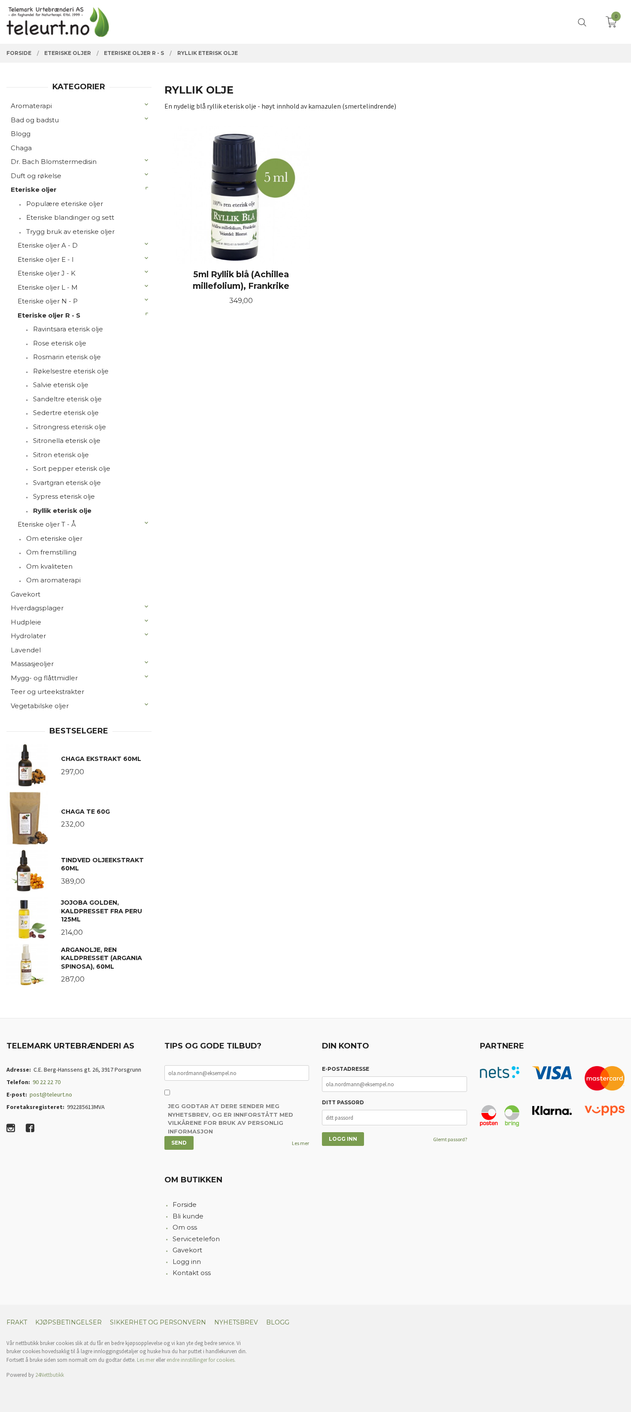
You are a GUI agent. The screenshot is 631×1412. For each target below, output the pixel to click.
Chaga (21, 148)
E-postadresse (345, 1069)
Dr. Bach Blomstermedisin (54, 162)
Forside (185, 1204)
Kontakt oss (192, 1273)
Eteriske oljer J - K (47, 273)
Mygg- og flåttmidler (44, 678)
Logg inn (187, 1261)
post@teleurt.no (51, 1094)
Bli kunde (188, 1216)
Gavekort (25, 594)
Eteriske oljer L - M (48, 287)
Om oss (185, 1227)
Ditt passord (343, 1102)
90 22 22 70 (47, 1082)
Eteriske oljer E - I (46, 259)
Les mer (300, 1143)
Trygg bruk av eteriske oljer (70, 231)
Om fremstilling (51, 552)
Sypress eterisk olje (64, 496)
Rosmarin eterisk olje (67, 357)
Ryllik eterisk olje (62, 510)
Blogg (20, 134)
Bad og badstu (35, 120)
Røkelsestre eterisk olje (71, 371)
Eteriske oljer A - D (48, 245)
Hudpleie (26, 622)
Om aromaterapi (53, 580)
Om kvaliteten (49, 566)
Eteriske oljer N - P (48, 301)
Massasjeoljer (32, 664)
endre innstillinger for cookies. (201, 1360)
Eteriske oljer (34, 189)
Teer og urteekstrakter (47, 692)
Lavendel (26, 650)
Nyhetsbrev (236, 1322)
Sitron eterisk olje (61, 455)
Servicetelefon (196, 1239)
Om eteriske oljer (54, 538)
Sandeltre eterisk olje (67, 399)
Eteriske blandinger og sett (70, 217)
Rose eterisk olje (59, 343)
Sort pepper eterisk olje (71, 468)
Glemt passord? (450, 1139)
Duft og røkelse (36, 176)
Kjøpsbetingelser (68, 1322)
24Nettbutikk (49, 1375)
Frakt (16, 1322)
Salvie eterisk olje (60, 385)
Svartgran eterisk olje (67, 483)
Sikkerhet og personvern (158, 1322)
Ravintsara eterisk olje (68, 329)
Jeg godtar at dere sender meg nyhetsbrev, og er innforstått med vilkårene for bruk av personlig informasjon (230, 1119)
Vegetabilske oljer (40, 706)
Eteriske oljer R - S (49, 315)
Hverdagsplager (37, 608)
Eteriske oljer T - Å (47, 524)
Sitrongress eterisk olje (69, 427)
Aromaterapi (31, 106)
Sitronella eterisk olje (66, 440)
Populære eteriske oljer (64, 204)
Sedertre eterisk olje (66, 413)
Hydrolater (28, 636)
